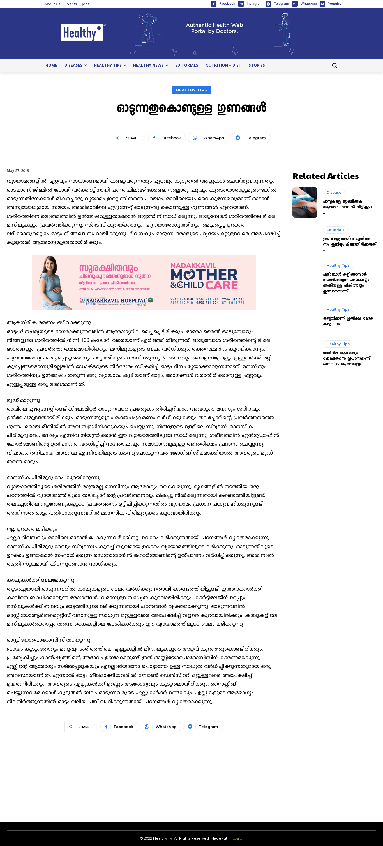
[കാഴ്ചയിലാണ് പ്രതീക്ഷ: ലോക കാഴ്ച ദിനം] (305, 316)
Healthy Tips (191, 90)
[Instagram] (241, 3)
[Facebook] (213, 3)
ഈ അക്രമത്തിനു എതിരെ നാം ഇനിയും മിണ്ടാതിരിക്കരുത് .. (349, 244)
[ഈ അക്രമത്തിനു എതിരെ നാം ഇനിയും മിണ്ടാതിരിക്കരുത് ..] (305, 240)
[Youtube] (322, 3)
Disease (334, 192)
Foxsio (236, 838)
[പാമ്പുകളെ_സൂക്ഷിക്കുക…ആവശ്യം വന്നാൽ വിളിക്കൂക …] (305, 202)
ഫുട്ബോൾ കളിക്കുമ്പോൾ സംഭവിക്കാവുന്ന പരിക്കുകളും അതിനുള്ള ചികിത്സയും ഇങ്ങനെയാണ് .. (346, 283)
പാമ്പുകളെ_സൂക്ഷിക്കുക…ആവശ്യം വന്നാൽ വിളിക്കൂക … (347, 207)
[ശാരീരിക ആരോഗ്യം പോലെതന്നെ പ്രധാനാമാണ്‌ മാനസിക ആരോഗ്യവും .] (305, 354)
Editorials (335, 230)
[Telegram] (268, 3)
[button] (334, 65)
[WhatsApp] (294, 3)
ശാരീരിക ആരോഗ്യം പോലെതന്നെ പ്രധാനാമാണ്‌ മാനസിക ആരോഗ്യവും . (346, 359)
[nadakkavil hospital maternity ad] (144, 314)
